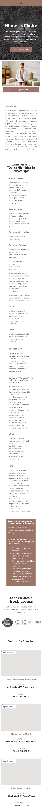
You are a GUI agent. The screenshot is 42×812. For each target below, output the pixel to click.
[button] (21, 49)
